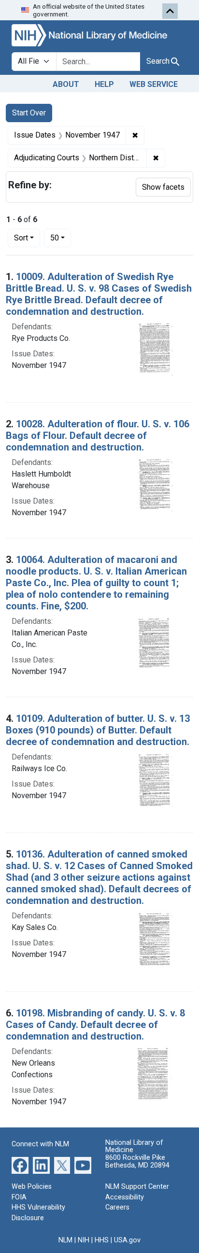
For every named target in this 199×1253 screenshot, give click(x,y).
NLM (65, 1240)
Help (104, 84)
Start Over (29, 112)
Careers (117, 1207)
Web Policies (32, 1187)
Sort (21, 237)
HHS (102, 1240)
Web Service (153, 84)
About (66, 84)
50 (60, 237)
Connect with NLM (40, 1144)
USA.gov (127, 1240)
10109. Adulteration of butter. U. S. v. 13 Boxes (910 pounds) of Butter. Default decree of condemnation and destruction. (98, 730)
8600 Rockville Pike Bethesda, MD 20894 (137, 1161)
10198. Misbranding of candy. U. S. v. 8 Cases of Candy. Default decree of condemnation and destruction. (95, 1024)
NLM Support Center (137, 1187)
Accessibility (124, 1197)
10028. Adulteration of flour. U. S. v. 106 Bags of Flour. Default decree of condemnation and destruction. (97, 435)
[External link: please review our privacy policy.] (20, 1164)
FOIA (19, 1197)
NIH (83, 1240)
